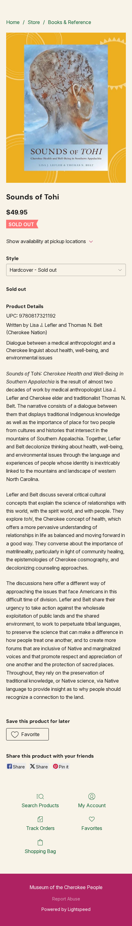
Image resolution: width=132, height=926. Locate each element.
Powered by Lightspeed (66, 909)
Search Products (40, 805)
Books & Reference (69, 22)
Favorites (91, 828)
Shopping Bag (40, 851)
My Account (92, 805)
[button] (27, 734)
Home (13, 22)
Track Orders (40, 828)
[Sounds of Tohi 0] (66, 108)
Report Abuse (66, 898)
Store (34, 22)
